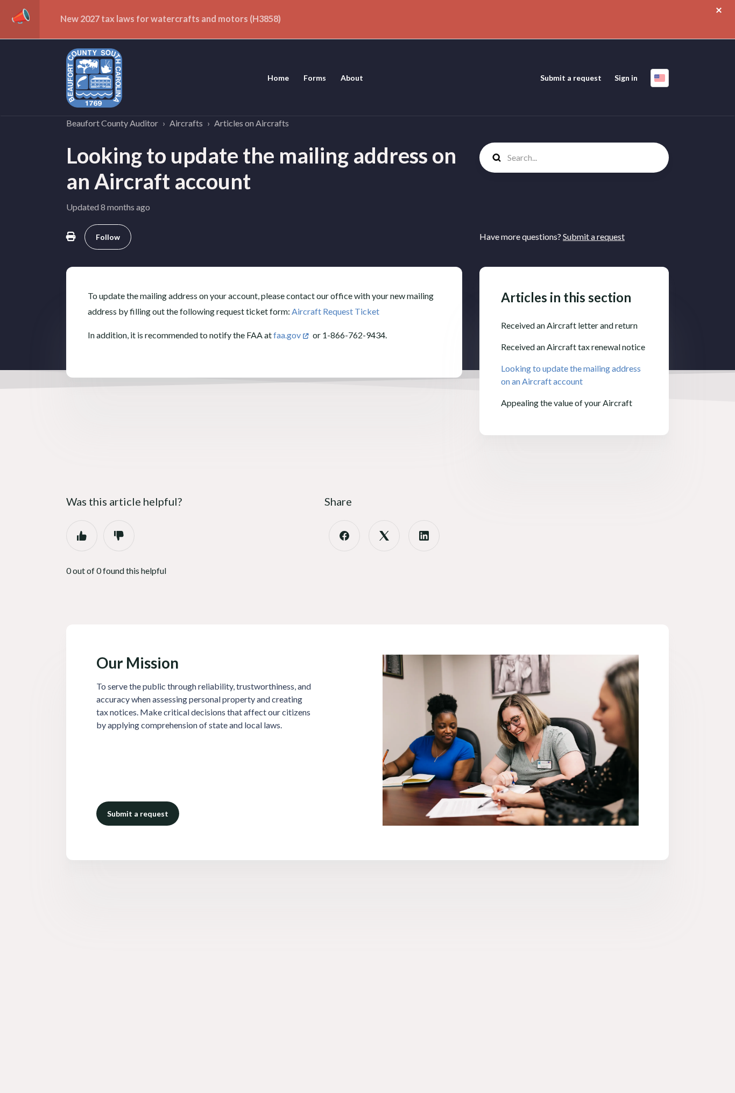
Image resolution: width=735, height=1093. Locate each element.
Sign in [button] (626, 77)
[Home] (94, 78)
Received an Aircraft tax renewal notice (573, 347)
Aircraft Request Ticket (335, 311)
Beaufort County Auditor (112, 123)
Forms (314, 77)
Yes (81, 535)
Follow (108, 237)
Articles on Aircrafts (251, 123)
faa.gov (287, 335)
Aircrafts (186, 123)
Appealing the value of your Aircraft (566, 403)
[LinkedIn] (424, 536)
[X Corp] (384, 536)
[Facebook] (344, 536)
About (352, 77)
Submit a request (571, 77)
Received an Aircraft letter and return (569, 325)
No (119, 535)
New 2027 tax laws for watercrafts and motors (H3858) (170, 18)
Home (278, 77)
